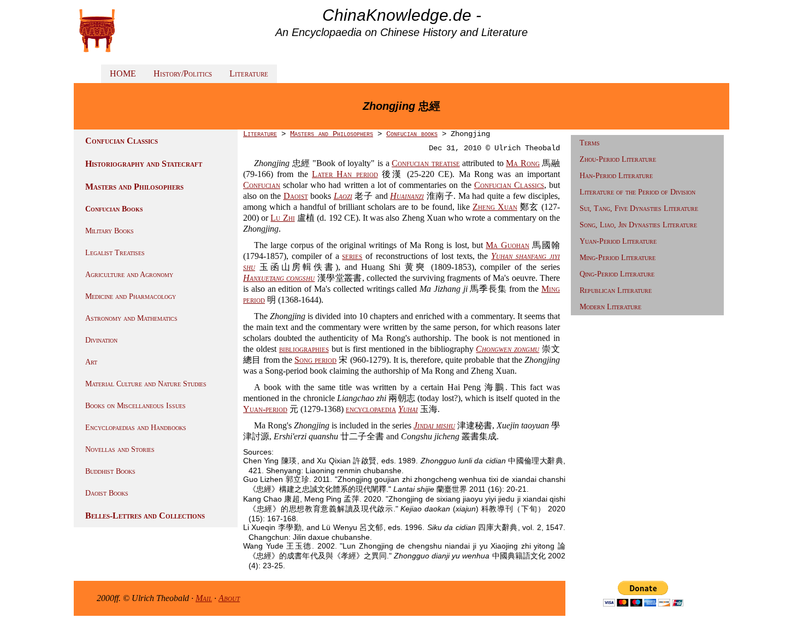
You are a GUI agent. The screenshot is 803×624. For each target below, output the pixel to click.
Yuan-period (265, 409)
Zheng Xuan (495, 206)
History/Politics (182, 73)
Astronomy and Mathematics (131, 318)
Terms (590, 143)
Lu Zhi (282, 217)
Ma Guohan (507, 245)
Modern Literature (610, 307)
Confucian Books (114, 209)
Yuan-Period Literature (618, 241)
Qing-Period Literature (617, 274)
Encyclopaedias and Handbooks (135, 427)
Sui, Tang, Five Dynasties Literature (639, 208)
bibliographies (304, 349)
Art (91, 362)
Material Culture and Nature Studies (145, 384)
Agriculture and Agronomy (129, 274)
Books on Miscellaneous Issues (135, 406)
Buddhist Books (110, 471)
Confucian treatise (426, 163)
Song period (315, 359)
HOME (123, 73)
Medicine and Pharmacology (130, 296)
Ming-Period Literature (618, 258)
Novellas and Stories (120, 449)
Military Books (109, 231)
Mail (204, 598)
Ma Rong (523, 163)
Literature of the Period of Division (637, 192)
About (229, 598)
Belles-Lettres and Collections (145, 515)
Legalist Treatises (115, 253)
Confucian (261, 185)
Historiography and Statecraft (143, 163)
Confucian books (412, 133)
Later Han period (345, 174)
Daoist (296, 196)
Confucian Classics (121, 140)
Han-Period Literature (616, 176)
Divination (101, 340)
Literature (248, 73)
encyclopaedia (371, 409)
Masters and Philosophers (134, 186)
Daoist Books (106, 493)
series (352, 256)
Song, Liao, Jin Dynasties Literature (638, 225)
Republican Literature (616, 290)
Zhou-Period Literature (618, 159)
